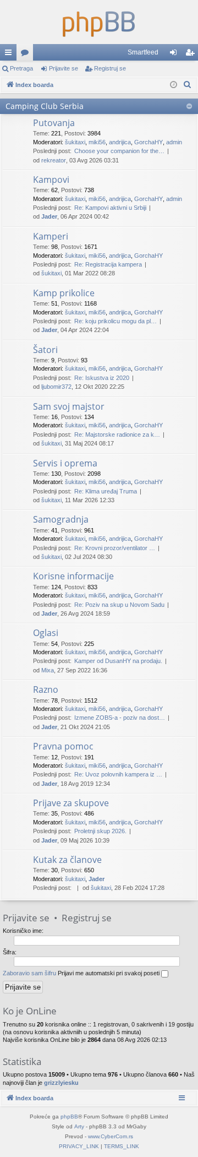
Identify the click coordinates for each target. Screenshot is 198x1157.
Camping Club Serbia (45, 106)
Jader (49, 216)
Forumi (27, 54)
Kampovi (51, 179)
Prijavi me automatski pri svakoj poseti (109, 973)
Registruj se (110, 68)
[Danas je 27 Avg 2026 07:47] (173, 85)
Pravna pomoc (63, 746)
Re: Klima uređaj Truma (105, 491)
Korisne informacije (73, 576)
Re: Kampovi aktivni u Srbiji (110, 207)
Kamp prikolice (64, 293)
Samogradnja (61, 519)
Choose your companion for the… (119, 151)
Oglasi (45, 633)
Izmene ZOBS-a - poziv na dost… (119, 717)
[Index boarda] (99, 22)
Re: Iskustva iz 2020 (101, 377)
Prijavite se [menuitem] (176, 54)
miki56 (97, 142)
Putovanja (54, 123)
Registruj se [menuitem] (192, 54)
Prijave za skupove (71, 803)
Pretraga (21, 68)
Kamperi (50, 236)
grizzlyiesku (61, 1082)
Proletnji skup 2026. (100, 831)
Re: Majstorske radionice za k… (117, 434)
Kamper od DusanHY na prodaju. (118, 661)
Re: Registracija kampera (108, 264)
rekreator (53, 160)
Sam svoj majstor (69, 406)
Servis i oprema (65, 463)
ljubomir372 (56, 386)
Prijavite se (63, 68)
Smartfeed (143, 52)
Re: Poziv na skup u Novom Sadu (119, 604)
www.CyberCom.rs (110, 1136)
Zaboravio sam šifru (29, 973)
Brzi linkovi (10, 54)
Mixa (47, 670)
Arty (79, 1126)
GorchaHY (148, 142)
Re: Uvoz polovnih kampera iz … (118, 774)
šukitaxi (75, 142)
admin (174, 142)
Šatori (45, 350)
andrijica (120, 142)
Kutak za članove (67, 860)
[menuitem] (188, 85)
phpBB (69, 1116)
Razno (45, 689)
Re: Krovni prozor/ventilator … (114, 548)
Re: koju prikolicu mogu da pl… (115, 321)
